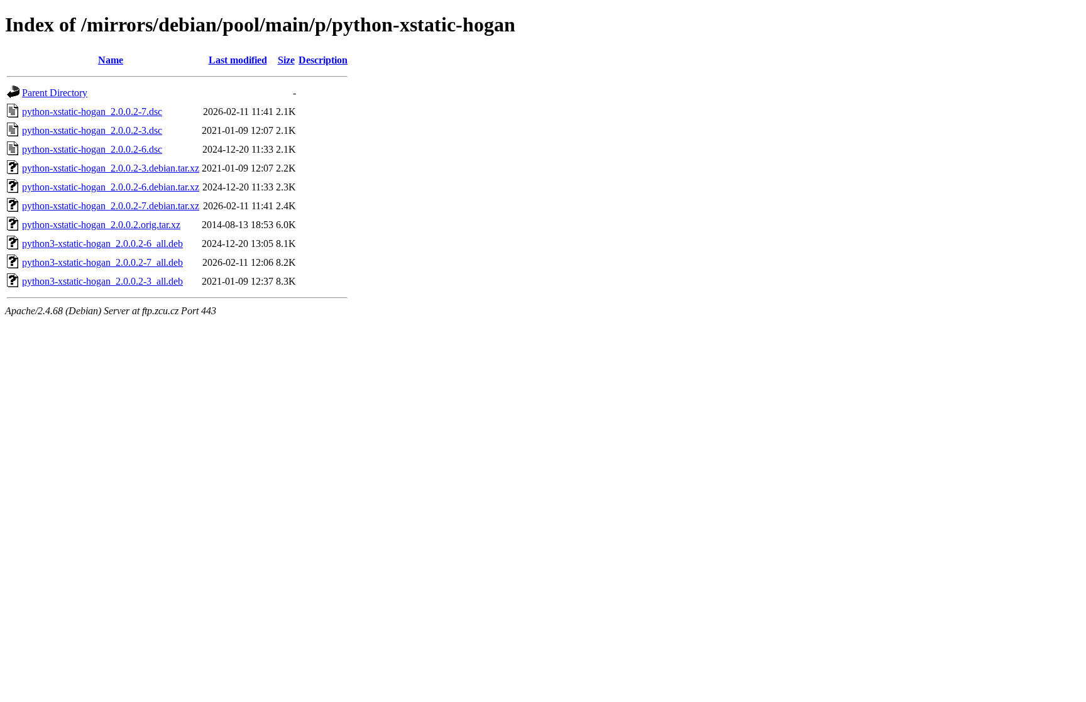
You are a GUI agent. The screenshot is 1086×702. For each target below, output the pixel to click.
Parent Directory (54, 92)
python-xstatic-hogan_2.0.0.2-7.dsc (92, 111)
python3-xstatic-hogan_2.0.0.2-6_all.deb (102, 243)
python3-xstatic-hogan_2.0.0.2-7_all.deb (102, 262)
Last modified (238, 60)
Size (286, 60)
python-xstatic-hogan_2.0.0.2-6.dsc (92, 149)
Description (323, 60)
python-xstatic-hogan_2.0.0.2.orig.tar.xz (101, 224)
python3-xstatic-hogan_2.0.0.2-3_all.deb (102, 281)
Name (110, 60)
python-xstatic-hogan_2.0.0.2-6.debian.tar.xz (110, 187)
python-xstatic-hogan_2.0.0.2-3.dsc (92, 130)
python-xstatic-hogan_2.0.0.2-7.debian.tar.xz (110, 205)
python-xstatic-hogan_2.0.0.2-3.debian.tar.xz (110, 168)
